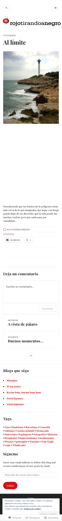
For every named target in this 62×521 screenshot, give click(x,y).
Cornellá (45, 427)
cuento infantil (25, 430)
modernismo (46, 438)
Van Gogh (47, 441)
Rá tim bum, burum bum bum (24, 392)
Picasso (9, 441)
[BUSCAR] (6, 7)
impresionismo (28, 438)
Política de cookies (32, 509)
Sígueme (10, 453)
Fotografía (9, 35)
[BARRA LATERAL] (31, 355)
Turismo (35, 441)
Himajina (12, 380)
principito (21, 441)
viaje (7, 445)
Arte (7, 427)
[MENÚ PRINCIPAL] (55, 7)
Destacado (43, 430)
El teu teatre (14, 386)
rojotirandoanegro (18, 229)
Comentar (47, 308)
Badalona (17, 427)
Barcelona (31, 427)
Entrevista (11, 434)
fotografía (39, 434)
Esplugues (25, 434)
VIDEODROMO (15, 404)
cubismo (10, 430)
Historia (52, 434)
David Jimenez (15, 398)
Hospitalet (11, 438)
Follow (10, 485)
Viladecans (19, 445)
